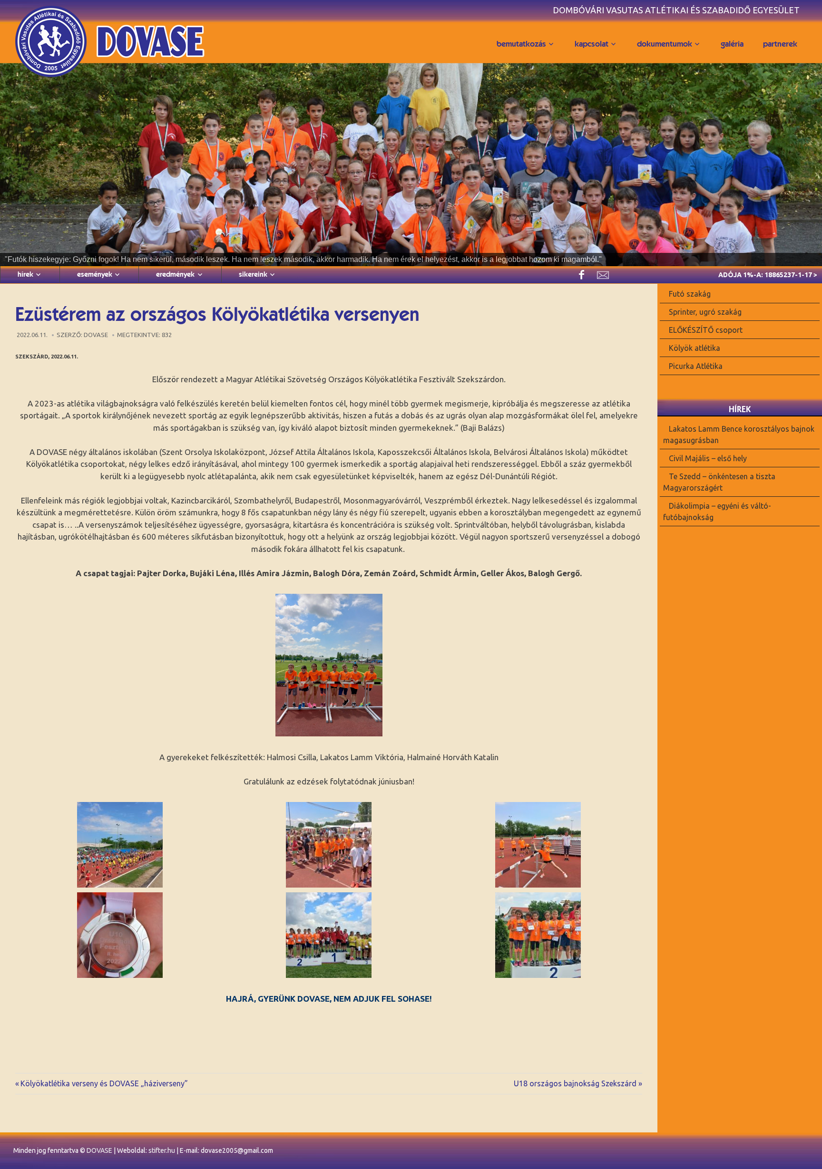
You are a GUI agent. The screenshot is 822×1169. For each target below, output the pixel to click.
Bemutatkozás (521, 43)
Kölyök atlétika (694, 348)
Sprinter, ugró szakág (705, 312)
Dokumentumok (664, 43)
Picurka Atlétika (696, 365)
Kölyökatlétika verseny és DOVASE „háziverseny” (104, 1083)
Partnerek (780, 43)
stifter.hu (161, 1150)
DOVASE (99, 1150)
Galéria (732, 43)
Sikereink (253, 274)
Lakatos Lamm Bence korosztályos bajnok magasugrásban (739, 434)
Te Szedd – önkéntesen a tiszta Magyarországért (719, 482)
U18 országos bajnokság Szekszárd (575, 1083)
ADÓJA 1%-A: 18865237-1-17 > (767, 275)
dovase (96, 334)
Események (94, 274)
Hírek (25, 274)
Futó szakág (690, 294)
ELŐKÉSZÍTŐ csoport (706, 330)
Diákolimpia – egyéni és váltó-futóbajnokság (717, 511)
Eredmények (175, 274)
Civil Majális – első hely (708, 458)
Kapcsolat (591, 43)
